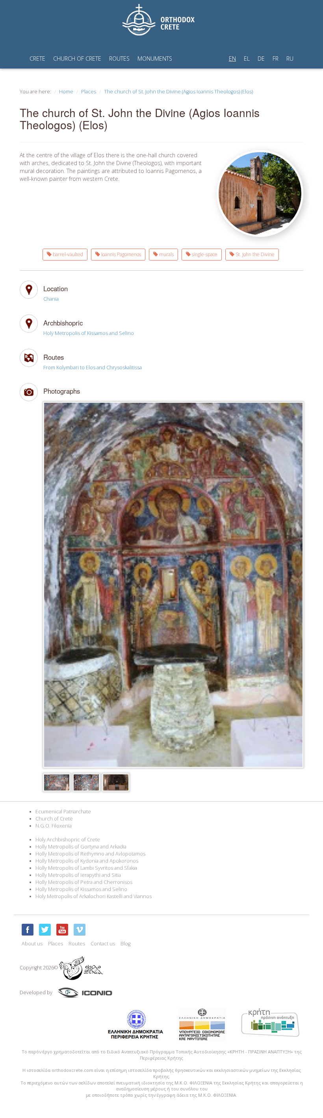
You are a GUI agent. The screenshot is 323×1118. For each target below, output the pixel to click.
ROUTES (119, 58)
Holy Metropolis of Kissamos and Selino (88, 333)
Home (66, 91)
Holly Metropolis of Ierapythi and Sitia (78, 875)
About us (32, 943)
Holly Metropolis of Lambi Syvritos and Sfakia (86, 868)
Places (88, 91)
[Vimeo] (79, 930)
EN (232, 58)
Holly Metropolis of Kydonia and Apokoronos (86, 861)
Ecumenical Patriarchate (63, 811)
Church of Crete (54, 818)
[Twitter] (45, 930)
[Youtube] (62, 930)
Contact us (103, 943)
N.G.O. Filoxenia (53, 825)
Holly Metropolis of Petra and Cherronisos (83, 882)
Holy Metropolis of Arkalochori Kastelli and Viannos (93, 896)
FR (275, 58)
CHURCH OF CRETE (77, 58)
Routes (77, 943)
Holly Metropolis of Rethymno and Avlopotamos (90, 853)
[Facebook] (27, 930)
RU (289, 58)
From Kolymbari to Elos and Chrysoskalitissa (92, 367)
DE (261, 58)
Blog (125, 943)
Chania (51, 299)
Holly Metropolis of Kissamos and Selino (81, 889)
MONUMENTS (154, 58)
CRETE (37, 58)
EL (247, 58)
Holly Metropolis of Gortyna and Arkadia (80, 846)
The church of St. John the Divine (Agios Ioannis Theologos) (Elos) (178, 91)
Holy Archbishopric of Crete (67, 839)
